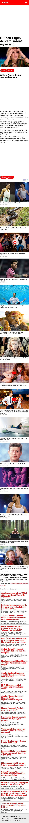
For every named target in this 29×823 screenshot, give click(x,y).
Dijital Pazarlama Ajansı (19, 818)
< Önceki (3, 70)
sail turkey (17, 820)
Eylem (5, 2)
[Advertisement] (14, 21)
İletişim (8, 816)
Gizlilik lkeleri (5, 818)
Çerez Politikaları (15, 816)
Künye (3, 816)
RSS (11, 818)
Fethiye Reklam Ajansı (8, 820)
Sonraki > (10, 70)
